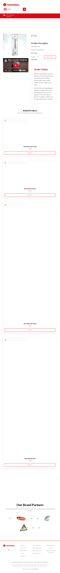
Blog (23, 553)
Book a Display (51, 545)
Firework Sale (37, 553)
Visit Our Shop (23, 550)
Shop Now (30, 152)
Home (23, 545)
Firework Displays (37, 550)
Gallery (51, 548)
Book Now (21, 492)
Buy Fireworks (37, 545)
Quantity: (33, 57)
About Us (23, 548)
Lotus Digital (35, 569)
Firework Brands (37, 548)
